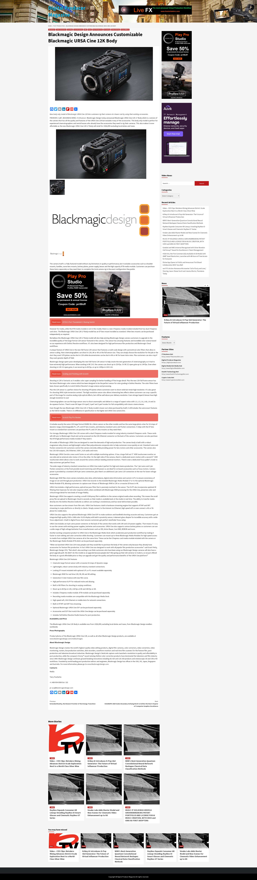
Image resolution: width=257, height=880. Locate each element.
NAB (85, 29)
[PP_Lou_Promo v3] (90, 294)
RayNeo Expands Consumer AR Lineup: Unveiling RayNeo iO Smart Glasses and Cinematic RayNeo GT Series (65, 814)
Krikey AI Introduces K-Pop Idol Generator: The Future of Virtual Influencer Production (102, 763)
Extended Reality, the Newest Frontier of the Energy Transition (72, 702)
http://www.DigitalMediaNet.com (173, 368)
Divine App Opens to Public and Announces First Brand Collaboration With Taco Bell (182, 263)
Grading (70, 29)
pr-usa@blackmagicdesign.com (61, 688)
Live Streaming (78, 29)
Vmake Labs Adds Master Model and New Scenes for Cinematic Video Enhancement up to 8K (103, 813)
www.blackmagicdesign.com (98, 664)
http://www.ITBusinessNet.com (172, 357)
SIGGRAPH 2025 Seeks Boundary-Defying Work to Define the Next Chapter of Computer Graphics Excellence (131, 703)
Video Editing (115, 29)
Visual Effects (125, 29)
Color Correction (61, 29)
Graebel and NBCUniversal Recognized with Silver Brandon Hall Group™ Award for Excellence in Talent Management (184, 248)
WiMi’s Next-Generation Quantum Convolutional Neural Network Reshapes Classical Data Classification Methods (140, 765)
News (89, 29)
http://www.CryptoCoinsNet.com (173, 380)
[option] (185, 310)
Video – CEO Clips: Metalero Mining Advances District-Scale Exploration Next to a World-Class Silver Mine (65, 763)
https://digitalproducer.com (171, 362)
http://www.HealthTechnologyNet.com (175, 374)
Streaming (107, 29)
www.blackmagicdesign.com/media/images (66, 639)
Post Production (97, 29)
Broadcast (52, 29)
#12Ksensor (81, 118)
